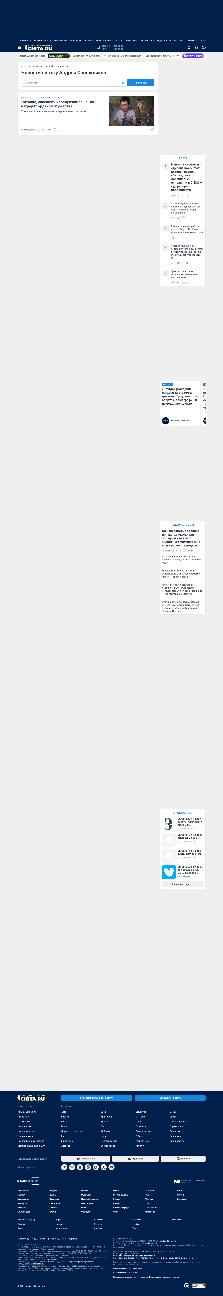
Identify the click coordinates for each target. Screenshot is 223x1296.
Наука (104, 1136)
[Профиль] (203, 47)
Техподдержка (25, 1136)
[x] (104, 1167)
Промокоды (60, 41)
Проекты (192, 41)
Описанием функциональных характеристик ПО (134, 1256)
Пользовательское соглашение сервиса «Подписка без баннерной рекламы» (146, 1277)
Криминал (106, 1116)
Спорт (173, 1116)
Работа (139, 1136)
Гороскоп (131, 41)
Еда (63, 1136)
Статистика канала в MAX (31, 1145)
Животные (67, 1141)
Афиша (120, 41)
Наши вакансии (25, 1131)
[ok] (80, 1167)
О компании (23, 1121)
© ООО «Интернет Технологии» (31, 1286)
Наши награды (25, 1126)
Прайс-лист (23, 1116)
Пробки (204, 41)
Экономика (176, 1136)
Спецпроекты (177, 1141)
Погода (89, 41)
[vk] (72, 1167)
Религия (139, 1145)
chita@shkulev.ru (51, 1260)
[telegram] (64, 1167)
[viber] (88, 1167)
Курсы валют (147, 41)
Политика (140, 1126)
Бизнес (65, 1116)
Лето (103, 1126)
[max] (96, 1167)
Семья (173, 1112)
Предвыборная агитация (30, 1141)
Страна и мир (177, 1126)
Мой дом (105, 1131)
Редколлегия (164, 41)
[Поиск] (189, 47)
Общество (140, 1112)
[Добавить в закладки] (152, 130)
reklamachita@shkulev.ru (166, 1241)
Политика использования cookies (127, 1269)
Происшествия (143, 1131)
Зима (103, 1112)
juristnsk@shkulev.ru (86, 1262)
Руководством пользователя (126, 1254)
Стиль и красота (178, 1121)
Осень (138, 1121)
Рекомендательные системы (125, 1273)
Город (64, 1126)
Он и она (140, 1116)
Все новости (24, 41)
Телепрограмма (105, 41)
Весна (64, 1121)
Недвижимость (42, 41)
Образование (108, 1145)
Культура (105, 1121)
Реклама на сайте (26, 1112)
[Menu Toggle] (19, 47)
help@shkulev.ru (37, 1264)
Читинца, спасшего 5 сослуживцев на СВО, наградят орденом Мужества (58, 104)
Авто (63, 1112)
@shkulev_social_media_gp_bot (144, 1243)
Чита (24, 66)
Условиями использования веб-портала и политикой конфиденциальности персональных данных (156, 1258)
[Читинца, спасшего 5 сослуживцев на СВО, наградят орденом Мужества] (131, 111)
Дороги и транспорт (72, 1131)
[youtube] (111, 1167)
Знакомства (76, 41)
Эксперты (179, 41)
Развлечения (142, 1141)
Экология (175, 1131)
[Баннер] (58, 55)
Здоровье (66, 1145)
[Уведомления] (196, 47)
